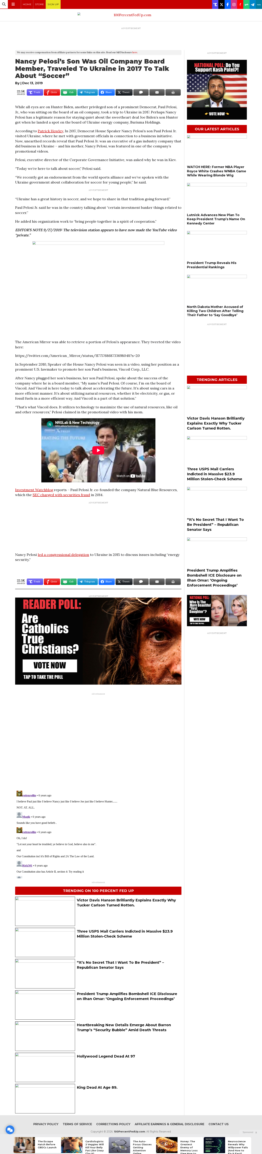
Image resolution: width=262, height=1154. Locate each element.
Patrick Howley (50, 131)
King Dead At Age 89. (97, 1087)
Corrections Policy (113, 1124)
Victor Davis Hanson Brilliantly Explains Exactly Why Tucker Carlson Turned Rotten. (216, 423)
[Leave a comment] (10, 1129)
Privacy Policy (45, 1124)
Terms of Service (77, 1124)
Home (27, 4)
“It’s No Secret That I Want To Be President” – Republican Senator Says (215, 524)
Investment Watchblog (34, 490)
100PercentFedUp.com (129, 1131)
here (134, 52)
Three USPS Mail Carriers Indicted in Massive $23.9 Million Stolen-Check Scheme (214, 474)
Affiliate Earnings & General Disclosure (169, 1124)
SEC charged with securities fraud (61, 495)
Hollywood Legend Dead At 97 (106, 1056)
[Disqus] (98, 741)
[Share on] (141, 92)
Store (39, 4)
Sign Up (53, 4)
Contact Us (219, 1124)
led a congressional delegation (63, 554)
